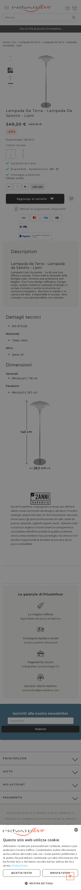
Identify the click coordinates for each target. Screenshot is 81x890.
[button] (40, 883)
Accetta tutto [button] (21, 873)
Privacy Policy (20, 865)
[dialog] (40, 857)
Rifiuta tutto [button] (60, 873)
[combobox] (76, 830)
